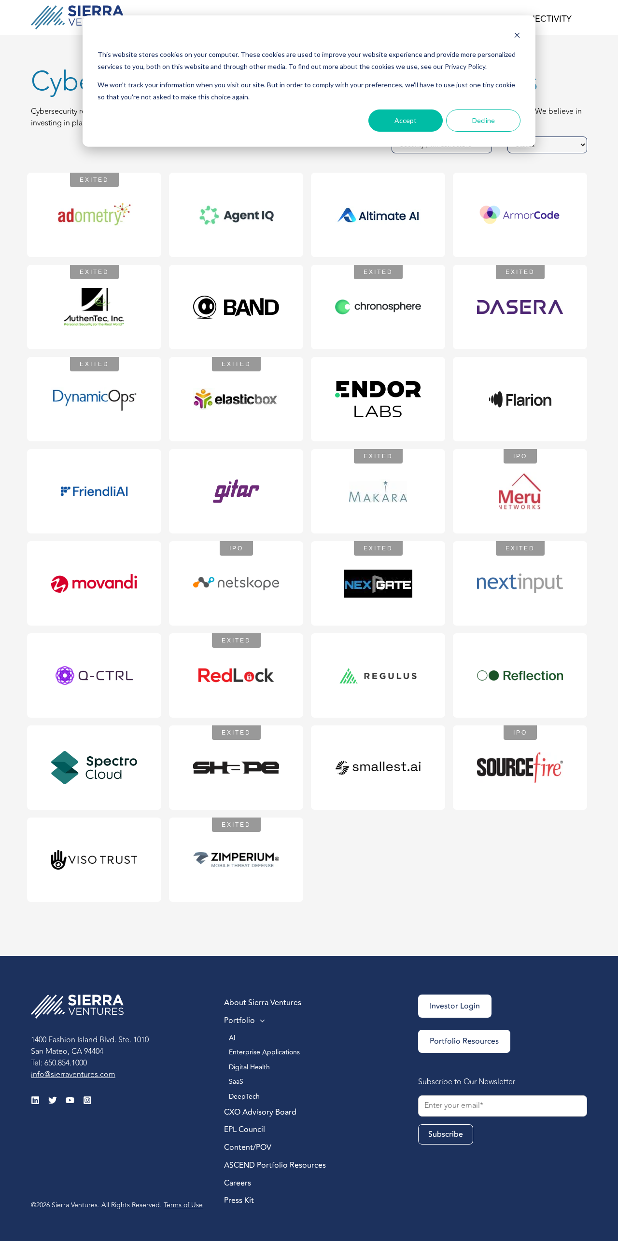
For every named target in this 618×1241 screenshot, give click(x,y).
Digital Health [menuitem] (250, 1067)
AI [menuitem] (233, 1038)
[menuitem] (296, 1003)
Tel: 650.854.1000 (59, 1063)
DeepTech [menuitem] (245, 1096)
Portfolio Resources (464, 1041)
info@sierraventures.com (73, 1074)
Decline (483, 120)
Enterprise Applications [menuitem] (265, 1052)
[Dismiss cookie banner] (517, 36)
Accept (405, 120)
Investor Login (455, 1006)
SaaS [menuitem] (236, 1082)
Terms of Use (183, 1205)
